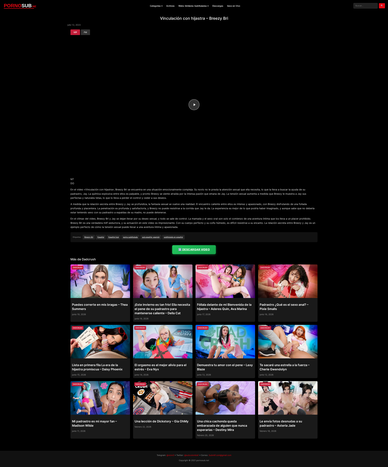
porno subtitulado (130, 237)
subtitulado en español (173, 237)
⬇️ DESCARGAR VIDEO (194, 249)
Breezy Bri (88, 237)
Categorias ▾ (156, 6)
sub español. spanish (151, 237)
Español (100, 237)
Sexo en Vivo (233, 6)
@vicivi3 (170, 455)
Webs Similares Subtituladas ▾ (193, 6)
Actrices (170, 6)
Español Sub (113, 237)
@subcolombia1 (191, 455)
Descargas (217, 6)
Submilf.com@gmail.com (220, 455)
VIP (75, 32)
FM (85, 32)
